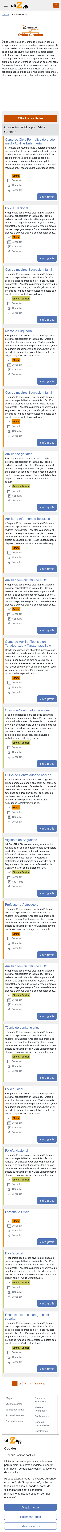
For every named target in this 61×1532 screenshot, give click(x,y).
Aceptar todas (30, 1507)
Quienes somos (14, 1404)
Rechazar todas (30, 1516)
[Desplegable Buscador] (56, 5)
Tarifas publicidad (15, 1409)
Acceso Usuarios (15, 1415)
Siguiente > (41, 1383)
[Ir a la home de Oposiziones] (19, 5)
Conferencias (42, 1416)
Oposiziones (41, 1431)
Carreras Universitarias (42, 1423)
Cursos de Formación (40, 1399)
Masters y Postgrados (41, 1409)
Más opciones (30, 1526)
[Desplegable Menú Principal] (6, 5)
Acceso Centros (14, 1421)
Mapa (9, 1398)
